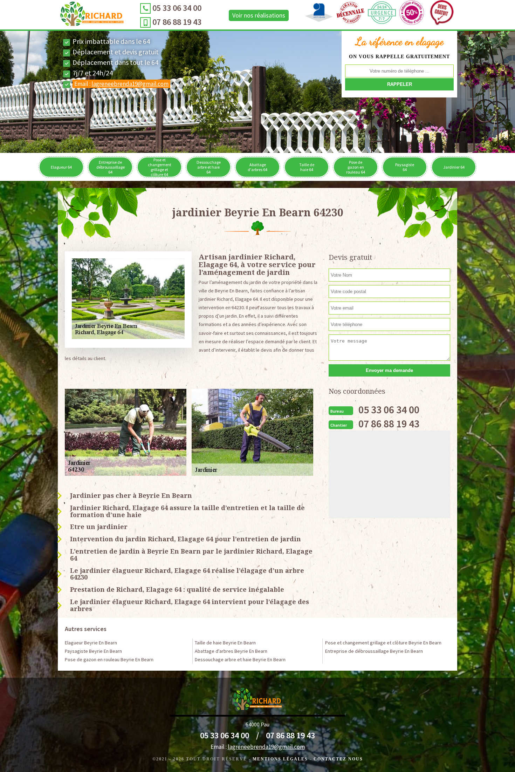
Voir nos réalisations (258, 15)
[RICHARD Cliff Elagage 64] (92, 15)
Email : (121, 84)
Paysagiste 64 (404, 167)
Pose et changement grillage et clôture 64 (159, 167)
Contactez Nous (338, 759)
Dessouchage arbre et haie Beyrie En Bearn (240, 659)
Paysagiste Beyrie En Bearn (93, 651)
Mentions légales (280, 759)
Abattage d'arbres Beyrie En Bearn (231, 651)
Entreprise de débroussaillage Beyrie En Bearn (374, 651)
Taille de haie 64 (306, 167)
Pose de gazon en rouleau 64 (355, 167)
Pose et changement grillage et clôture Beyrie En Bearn (383, 642)
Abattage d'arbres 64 (257, 167)
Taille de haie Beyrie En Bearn (225, 642)
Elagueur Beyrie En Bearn (91, 642)
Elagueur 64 (61, 167)
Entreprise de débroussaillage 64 (110, 167)
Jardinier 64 (454, 167)
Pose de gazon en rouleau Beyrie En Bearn (109, 659)
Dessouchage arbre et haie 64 (209, 167)
